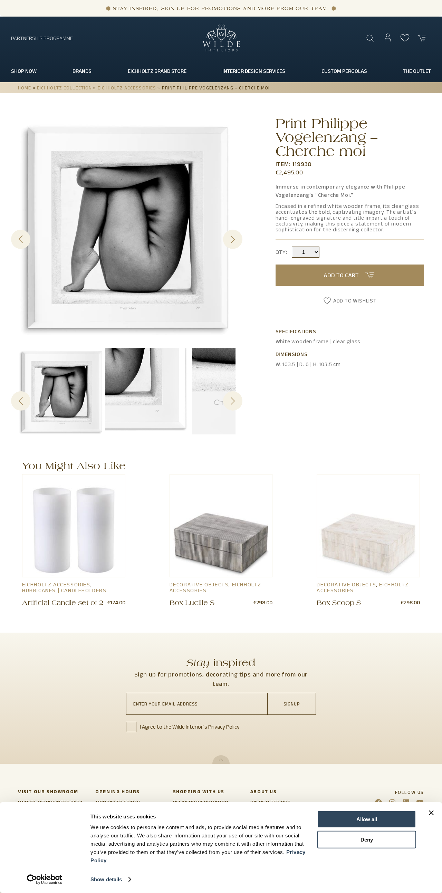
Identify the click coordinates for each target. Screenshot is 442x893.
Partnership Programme (42, 38)
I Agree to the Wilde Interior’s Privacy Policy (190, 727)
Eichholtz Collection (64, 87)
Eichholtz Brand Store (157, 71)
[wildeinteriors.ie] (221, 50)
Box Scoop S (339, 603)
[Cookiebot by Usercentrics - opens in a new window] (45, 879)
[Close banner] (431, 812)
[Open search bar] (370, 38)
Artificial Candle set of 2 (63, 603)
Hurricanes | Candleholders (64, 590)
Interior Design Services (253, 71)
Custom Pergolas (344, 71)
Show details (106, 879)
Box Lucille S (192, 603)
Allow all (366, 819)
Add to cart (341, 275)
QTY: (281, 252)
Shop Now (24, 71)
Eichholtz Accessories (127, 87)
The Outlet (417, 71)
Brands (82, 71)
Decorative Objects (199, 584)
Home (24, 87)
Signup (292, 704)
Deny (367, 839)
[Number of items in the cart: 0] (422, 38)
